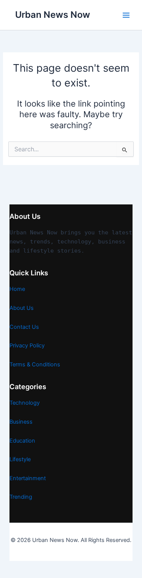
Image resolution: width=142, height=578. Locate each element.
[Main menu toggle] (126, 15)
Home (17, 289)
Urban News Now (52, 14)
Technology (24, 402)
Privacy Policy (27, 345)
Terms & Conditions (34, 364)
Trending (20, 496)
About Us (21, 308)
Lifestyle (20, 459)
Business (21, 421)
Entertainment (27, 478)
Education (22, 440)
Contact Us (24, 327)
